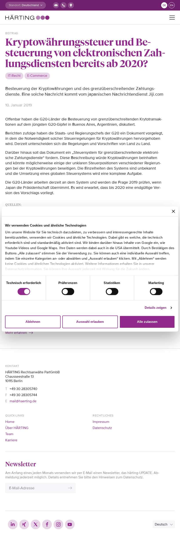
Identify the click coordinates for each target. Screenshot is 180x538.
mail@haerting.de (23, 401)
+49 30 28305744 (23, 395)
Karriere (11, 440)
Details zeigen (155, 308)
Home (9, 422)
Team (9, 434)
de (164, 5)
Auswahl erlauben (90, 322)
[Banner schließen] (173, 211)
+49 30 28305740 (23, 389)
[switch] (68, 291)
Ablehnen (32, 322)
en (171, 5)
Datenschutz (102, 428)
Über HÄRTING (16, 428)
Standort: (15, 5)
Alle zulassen (147, 322)
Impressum (101, 422)
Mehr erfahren (16, 333)
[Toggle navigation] (172, 17)
